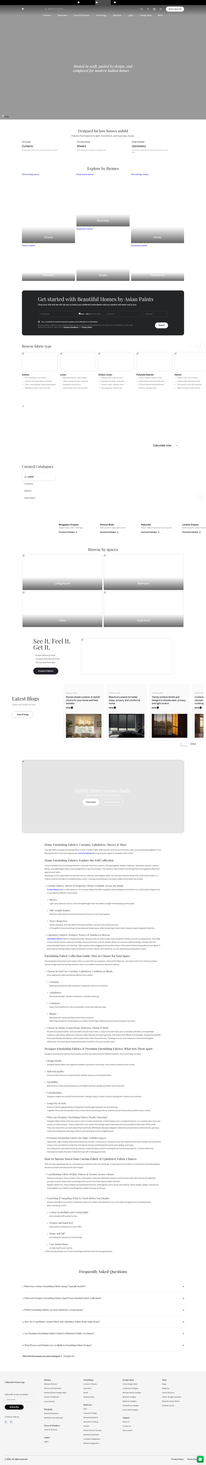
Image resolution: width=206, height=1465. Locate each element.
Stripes (103, 275)
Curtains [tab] (28, 484)
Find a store (91, 802)
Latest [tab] (31, 477)
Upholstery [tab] (30, 498)
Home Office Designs (130, 1410)
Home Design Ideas (130, 1384)
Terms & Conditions (70, 327)
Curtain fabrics (53, 890)
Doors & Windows (81, 15)
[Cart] (160, 9)
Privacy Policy (87, 327)
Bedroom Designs (129, 1397)
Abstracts (48, 275)
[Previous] (192, 346)
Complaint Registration (91, 1439)
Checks (48, 237)
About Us (126, 1422)
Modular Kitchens (50, 1384)
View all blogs (23, 715)
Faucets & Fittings (90, 1413)
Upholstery (87, 1388)
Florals (157, 237)
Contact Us (69, 1356)
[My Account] (148, 9)
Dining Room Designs (131, 1405)
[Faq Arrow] (183, 1286)
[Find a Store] (154, 9)
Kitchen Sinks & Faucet (91, 1430)
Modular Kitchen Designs (132, 1393)
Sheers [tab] (27, 491)
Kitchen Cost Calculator (52, 1388)
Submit (161, 325)
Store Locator (127, 1430)
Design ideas (145, 15)
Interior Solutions (168, 1393)
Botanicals (103, 220)
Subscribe (14, 1407)
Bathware (117, 15)
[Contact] (141, 9)
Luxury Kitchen (49, 1401)
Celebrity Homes (168, 1405)
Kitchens (47, 15)
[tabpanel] (132, 503)
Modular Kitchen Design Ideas (55, 1393)
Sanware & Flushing (90, 1422)
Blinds (85, 1393)
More (160, 15)
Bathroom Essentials (91, 1435)
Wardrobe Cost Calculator (53, 1418)
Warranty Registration (91, 1443)
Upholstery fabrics (54, 939)
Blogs (164, 1384)
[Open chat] (200, 1459)
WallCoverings (88, 1397)
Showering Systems (90, 1417)
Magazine (165, 1388)
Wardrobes (62, 15)
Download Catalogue (67, 532)
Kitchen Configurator (51, 1397)
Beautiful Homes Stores (171, 1401)
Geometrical (157, 275)
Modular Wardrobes (51, 1413)
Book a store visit (175, 9)
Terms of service (194, 1459)
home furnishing (85, 853)
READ (68, 708)
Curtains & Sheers (90, 1384)
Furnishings (101, 15)
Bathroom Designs (129, 1401)
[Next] (200, 346)
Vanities (86, 1426)
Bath (85, 1409)
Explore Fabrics (45, 671)
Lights (130, 15)
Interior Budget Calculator (171, 1397)
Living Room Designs (130, 1388)
